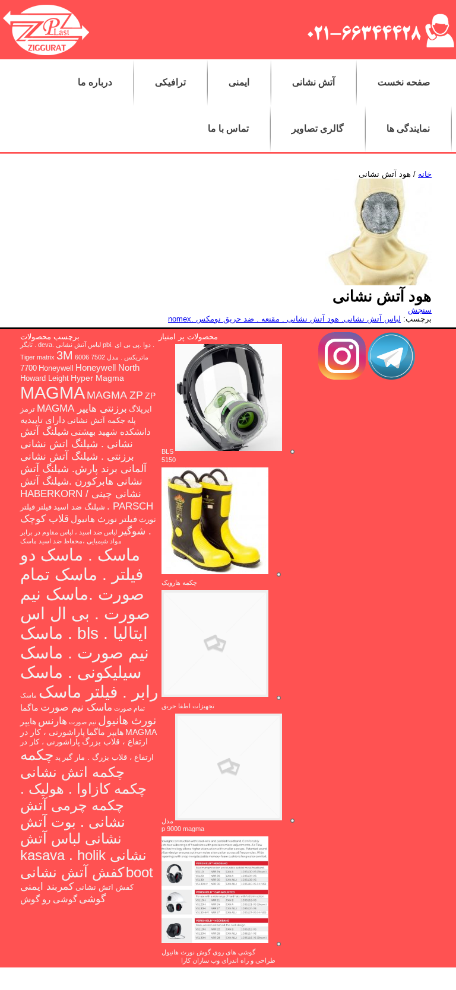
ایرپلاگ (140, 409)
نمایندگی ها (408, 128)
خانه (425, 174)
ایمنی (239, 82)
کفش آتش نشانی (72, 872)
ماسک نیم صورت (76, 707)
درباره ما (95, 82)
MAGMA (52, 392)
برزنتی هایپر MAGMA (82, 408)
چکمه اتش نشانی (72, 772)
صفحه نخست (404, 82)
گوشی (92, 899)
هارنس (52, 721)
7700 (28, 368)
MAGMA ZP (115, 395)
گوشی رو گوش (48, 899)
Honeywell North (107, 367)
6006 (82, 357)
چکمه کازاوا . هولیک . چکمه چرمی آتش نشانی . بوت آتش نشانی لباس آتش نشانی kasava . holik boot (86, 830)
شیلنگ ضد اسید (79, 507)
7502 (98, 357)
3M (64, 355)
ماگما (29, 707)
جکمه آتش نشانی (96, 420)
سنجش (420, 309)
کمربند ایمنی (47, 886)
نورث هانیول (127, 720)
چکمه (36, 754)
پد (58, 757)
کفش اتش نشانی (104, 887)
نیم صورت (82, 721)
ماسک (28, 541)
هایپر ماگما (105, 732)
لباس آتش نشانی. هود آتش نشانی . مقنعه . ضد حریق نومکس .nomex (284, 318)
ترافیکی (170, 82)
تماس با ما (228, 128)
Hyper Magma (97, 378)
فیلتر (44, 507)
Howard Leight (44, 378)
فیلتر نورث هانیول (104, 519)
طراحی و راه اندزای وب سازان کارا (228, 960)
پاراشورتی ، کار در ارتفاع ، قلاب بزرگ (84, 736)
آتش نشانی (313, 82)
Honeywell (56, 368)
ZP (150, 395)
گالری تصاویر (318, 128)
